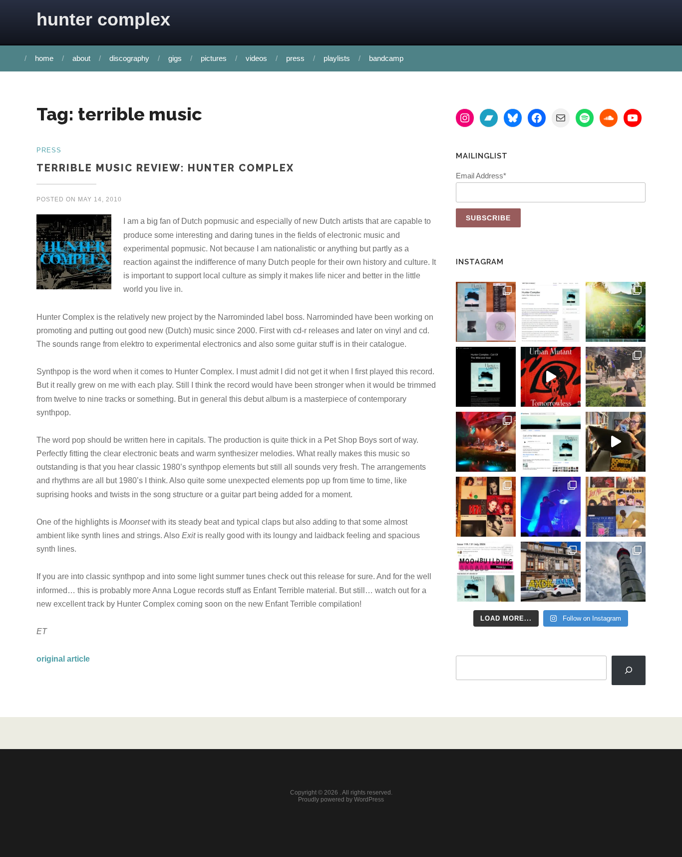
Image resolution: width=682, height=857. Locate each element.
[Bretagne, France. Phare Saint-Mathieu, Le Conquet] (616, 572)
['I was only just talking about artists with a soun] (486, 572)
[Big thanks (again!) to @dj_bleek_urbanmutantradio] (551, 377)
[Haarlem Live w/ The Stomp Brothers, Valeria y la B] (616, 312)
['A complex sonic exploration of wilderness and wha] (486, 377)
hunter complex (103, 19)
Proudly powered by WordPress (341, 799)
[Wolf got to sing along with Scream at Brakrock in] (616, 377)
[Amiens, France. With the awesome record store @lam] (551, 572)
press (295, 58)
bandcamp (386, 58)
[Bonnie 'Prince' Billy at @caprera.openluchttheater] (486, 442)
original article (63, 659)
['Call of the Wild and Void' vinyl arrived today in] (486, 312)
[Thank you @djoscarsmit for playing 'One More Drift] (616, 442)
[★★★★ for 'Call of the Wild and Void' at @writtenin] (551, 312)
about (81, 58)
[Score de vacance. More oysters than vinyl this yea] (616, 507)
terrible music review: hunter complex (165, 168)
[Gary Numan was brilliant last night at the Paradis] (551, 507)
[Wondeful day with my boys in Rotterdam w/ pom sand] (486, 507)
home (44, 58)
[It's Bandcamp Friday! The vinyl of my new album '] (551, 442)
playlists (337, 58)
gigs (175, 58)
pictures (214, 58)
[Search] (629, 670)
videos (256, 58)
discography (129, 58)
